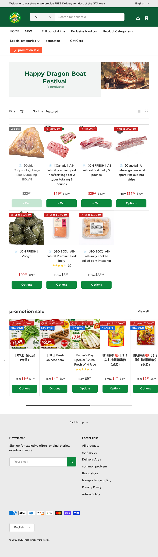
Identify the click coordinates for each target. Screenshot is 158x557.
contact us (89, 452)
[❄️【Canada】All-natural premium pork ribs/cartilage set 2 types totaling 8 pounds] (61, 142)
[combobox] (77, 17)
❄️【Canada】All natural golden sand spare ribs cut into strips (131, 172)
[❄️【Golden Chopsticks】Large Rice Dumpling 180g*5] (26, 142)
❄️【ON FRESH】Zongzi (26, 254)
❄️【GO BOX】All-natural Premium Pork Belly (61, 256)
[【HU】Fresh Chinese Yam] (55, 334)
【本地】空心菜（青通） (24, 357)
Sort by (38, 111)
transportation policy (96, 480)
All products (90, 445)
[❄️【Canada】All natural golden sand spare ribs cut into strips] (131, 142)
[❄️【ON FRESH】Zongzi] (26, 228)
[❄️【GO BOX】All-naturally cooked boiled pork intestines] (96, 228)
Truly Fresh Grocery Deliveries (34, 540)
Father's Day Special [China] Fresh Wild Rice (85, 359)
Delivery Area (91, 459)
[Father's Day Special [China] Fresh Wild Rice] (85, 334)
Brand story (90, 473)
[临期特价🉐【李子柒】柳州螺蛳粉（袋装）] (115, 334)
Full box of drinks (53, 31)
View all (143, 311)
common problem (94, 466)
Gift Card (76, 41)
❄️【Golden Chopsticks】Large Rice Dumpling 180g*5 (26, 172)
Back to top (77, 422)
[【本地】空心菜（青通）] (24, 334)
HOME (14, 31)
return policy (91, 494)
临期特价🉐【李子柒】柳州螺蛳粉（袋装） (115, 359)
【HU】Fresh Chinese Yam (55, 357)
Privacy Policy (92, 487)
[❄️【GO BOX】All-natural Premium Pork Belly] (61, 228)
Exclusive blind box (84, 31)
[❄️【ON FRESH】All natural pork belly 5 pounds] (96, 142)
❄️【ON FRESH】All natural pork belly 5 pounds (96, 170)
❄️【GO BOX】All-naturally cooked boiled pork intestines (96, 256)
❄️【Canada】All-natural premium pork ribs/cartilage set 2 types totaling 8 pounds (61, 175)
